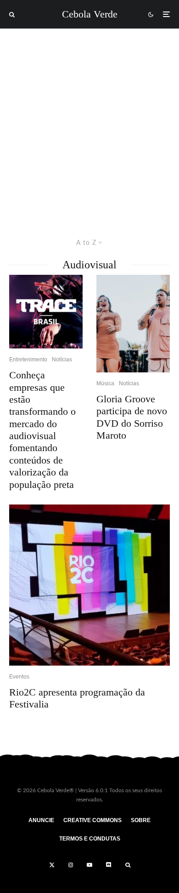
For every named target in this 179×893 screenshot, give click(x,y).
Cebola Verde (89, 14)
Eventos (19, 676)
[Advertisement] (89, 123)
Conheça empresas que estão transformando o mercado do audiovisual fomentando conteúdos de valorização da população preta (42, 429)
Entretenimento (28, 359)
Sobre (141, 820)
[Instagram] (71, 865)
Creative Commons (92, 820)
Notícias (62, 359)
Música (105, 383)
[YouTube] (89, 865)
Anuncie (41, 820)
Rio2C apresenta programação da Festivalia (77, 698)
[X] (52, 865)
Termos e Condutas (89, 838)
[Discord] (108, 865)
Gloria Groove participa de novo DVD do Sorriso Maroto (131, 417)
